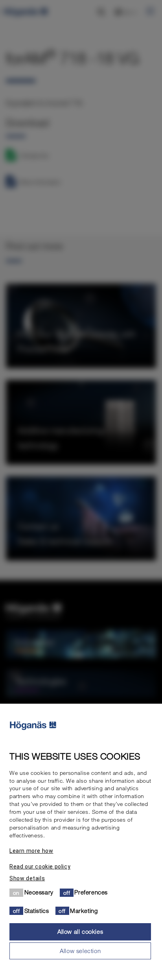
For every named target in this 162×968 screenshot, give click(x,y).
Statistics (36, 910)
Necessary (38, 892)
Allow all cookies (80, 931)
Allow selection (80, 950)
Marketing (84, 910)
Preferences (91, 892)
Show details (27, 878)
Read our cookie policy (39, 866)
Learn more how (31, 851)
